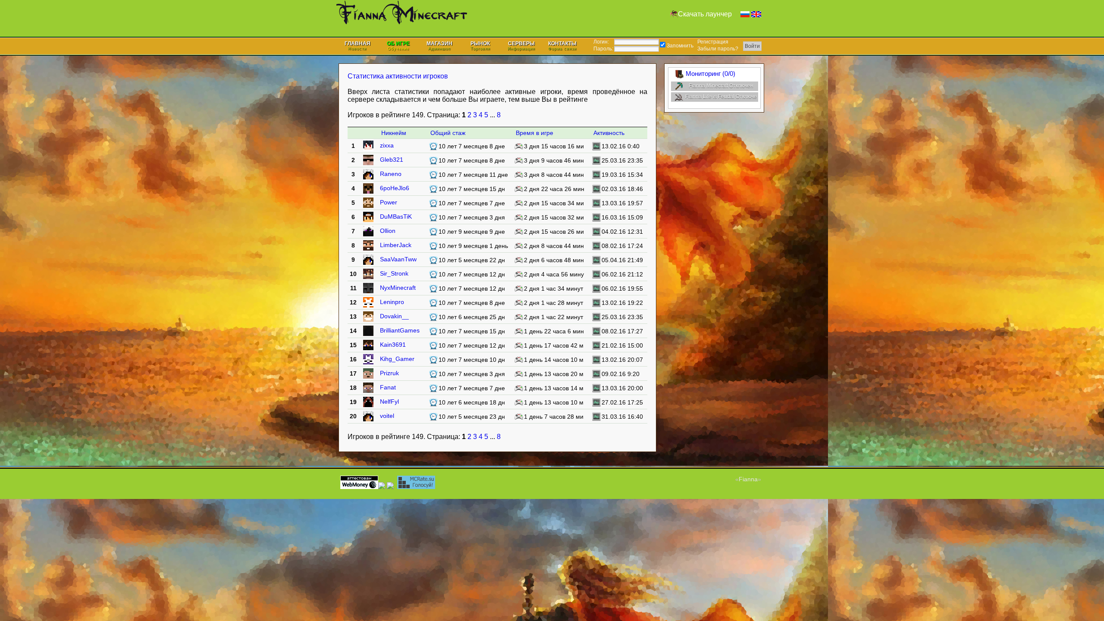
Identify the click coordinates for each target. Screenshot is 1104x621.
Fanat (388, 387)
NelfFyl (389, 401)
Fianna (748, 479)
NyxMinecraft (398, 287)
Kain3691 (393, 344)
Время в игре (534, 132)
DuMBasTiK (396, 216)
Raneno (390, 173)
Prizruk (389, 373)
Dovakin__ (394, 316)
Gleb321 (391, 159)
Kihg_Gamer (397, 358)
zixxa (387, 145)
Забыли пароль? (717, 49)
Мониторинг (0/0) (710, 73)
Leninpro (392, 301)
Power (388, 202)
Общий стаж (447, 132)
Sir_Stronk (394, 273)
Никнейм (393, 132)
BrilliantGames (400, 330)
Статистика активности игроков (398, 76)
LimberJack (395, 245)
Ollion (387, 230)
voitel (387, 415)
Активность (608, 132)
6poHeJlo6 (394, 188)
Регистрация (712, 42)
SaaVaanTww (398, 259)
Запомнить (679, 46)
